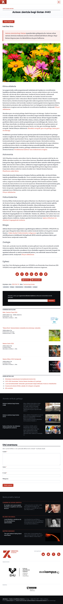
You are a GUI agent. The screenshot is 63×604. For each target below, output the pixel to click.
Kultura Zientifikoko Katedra (16, 599)
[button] (17, 274)
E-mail (5, 473)
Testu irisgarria (8, 21)
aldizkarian (27, 254)
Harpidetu (51, 300)
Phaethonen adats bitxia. (11, 171)
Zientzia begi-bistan (8, 8)
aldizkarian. (9, 192)
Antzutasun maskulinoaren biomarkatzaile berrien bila (20, 379)
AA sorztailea (9, 388)
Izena (4, 467)
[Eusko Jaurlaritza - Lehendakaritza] (31, 589)
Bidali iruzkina (8, 485)
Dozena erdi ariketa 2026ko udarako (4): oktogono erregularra (22, 386)
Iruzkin (5, 451)
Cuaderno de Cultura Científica (12, 502)
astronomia (6, 287)
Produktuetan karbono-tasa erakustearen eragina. (30, 149)
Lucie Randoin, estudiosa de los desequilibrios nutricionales (12, 521)
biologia (12, 287)
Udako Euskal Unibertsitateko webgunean (22, 233)
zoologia (35, 287)
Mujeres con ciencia (9, 516)
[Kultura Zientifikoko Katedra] (20, 572)
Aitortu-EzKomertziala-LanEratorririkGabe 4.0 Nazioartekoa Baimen (31, 600)
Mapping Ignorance (9, 531)
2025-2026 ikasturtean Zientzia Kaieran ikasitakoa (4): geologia (23, 381)
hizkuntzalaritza (19, 287)
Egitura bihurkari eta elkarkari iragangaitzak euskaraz (11, 427)
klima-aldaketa (28, 287)
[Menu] (58, 2)
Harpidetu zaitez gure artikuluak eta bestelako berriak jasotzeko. (30, 296)
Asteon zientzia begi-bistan (15, 33)
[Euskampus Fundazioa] (49, 572)
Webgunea (5, 478)
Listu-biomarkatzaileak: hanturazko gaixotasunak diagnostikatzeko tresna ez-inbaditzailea (30, 383)
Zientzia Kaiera (9, 600)
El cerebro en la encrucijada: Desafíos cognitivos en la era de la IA (13, 506)
